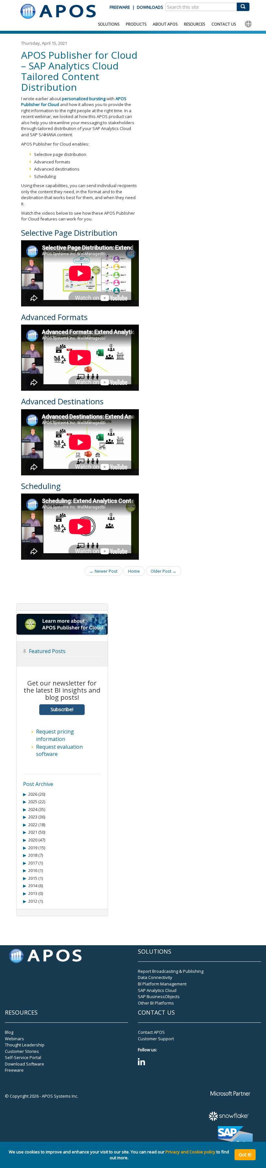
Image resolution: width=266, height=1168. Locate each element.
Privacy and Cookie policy (190, 1152)
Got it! (245, 1154)
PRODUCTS (136, 24)
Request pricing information (55, 735)
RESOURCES (194, 24)
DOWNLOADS (150, 7)
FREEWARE (120, 7)
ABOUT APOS (165, 24)
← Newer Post (103, 571)
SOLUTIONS (108, 24)
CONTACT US (224, 24)
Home (134, 571)
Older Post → (163, 571)
